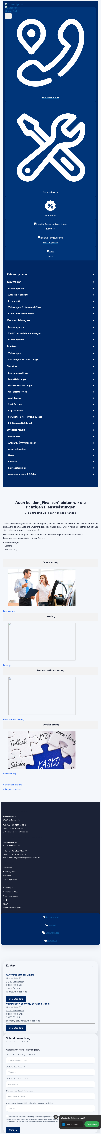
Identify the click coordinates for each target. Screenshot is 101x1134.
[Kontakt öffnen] (15, 4)
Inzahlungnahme (10, 880)
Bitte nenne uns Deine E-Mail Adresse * (20, 1091)
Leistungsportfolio (18, 373)
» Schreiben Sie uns (12, 784)
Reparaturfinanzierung (13, 719)
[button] (80, 1122)
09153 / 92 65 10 (14, 1014)
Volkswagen (14, 353)
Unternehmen (16, 429)
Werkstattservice (17, 391)
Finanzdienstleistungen (20, 385)
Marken (12, 346)
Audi (5, 900)
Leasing (7, 665)
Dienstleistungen (17, 379)
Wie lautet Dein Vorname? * (16, 1067)
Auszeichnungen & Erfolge (22, 474)
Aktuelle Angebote (18, 294)
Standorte (7, 867)
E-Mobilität (14, 301)
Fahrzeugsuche (17, 274)
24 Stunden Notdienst (20, 423)
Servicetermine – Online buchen (25, 417)
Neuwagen (14, 281)
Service (12, 366)
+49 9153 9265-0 (18, 825)
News (11, 455)
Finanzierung (9, 611)
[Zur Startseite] (15, 9)
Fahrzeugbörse (9, 871)
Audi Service (15, 398)
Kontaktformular (17, 468)
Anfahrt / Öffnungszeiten (22, 442)
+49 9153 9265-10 (19, 851)
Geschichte (14, 436)
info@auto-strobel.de (18, 832)
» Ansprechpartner (12, 789)
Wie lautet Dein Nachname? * (17, 1079)
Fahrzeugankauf (17, 339)
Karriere (12, 461)
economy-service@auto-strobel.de (24, 857)
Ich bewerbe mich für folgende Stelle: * (20, 1055)
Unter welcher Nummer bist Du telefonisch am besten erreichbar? (30, 1103)
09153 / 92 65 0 (14, 985)
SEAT (5, 904)
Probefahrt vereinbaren (21, 313)
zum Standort (16, 999)
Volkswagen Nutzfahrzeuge (23, 359)
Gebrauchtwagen (18, 320)
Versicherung (9, 773)
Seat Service (15, 404)
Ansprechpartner (17, 449)
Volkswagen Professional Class (24, 307)
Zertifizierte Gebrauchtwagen (24, 333)
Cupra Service (15, 410)
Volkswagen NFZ (10, 892)
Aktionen (7, 876)
